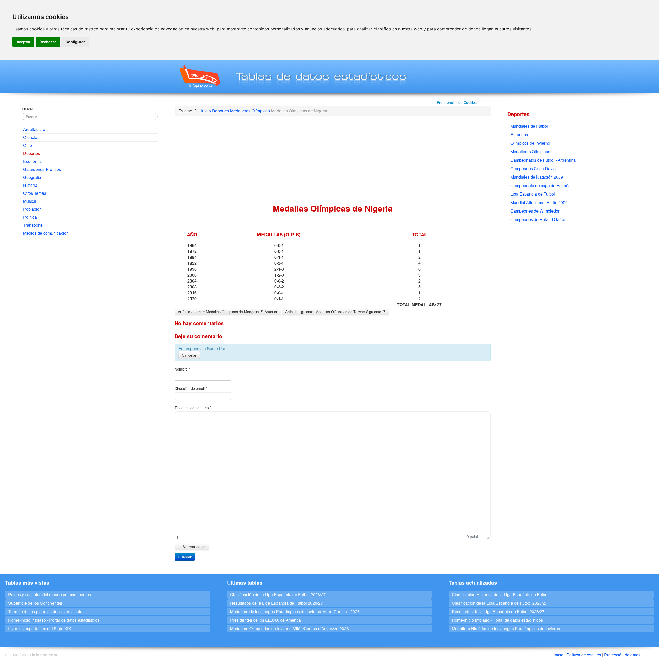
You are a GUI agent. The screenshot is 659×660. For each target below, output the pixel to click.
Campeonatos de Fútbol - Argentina (543, 160)
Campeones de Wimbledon (535, 211)
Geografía (32, 177)
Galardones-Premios (42, 169)
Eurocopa (519, 134)
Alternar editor (193, 546)
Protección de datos (622, 655)
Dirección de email (191, 388)
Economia (32, 161)
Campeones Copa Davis (533, 168)
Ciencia (30, 137)
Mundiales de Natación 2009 (536, 177)
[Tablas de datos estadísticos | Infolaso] (199, 76)
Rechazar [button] (48, 42)
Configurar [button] (75, 42)
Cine (27, 145)
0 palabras (475, 536)
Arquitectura (34, 129)
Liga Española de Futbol (532, 194)
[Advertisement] (90, 278)
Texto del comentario (193, 407)
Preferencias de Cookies (457, 102)
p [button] (178, 536)
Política (30, 217)
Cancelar (189, 355)
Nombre (182, 369)
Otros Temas (34, 193)
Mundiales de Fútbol (529, 126)
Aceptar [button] (23, 42)
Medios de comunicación (46, 233)
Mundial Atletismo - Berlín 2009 (539, 202)
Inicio (558, 655)
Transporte (33, 225)
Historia (30, 185)
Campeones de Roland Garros (538, 219)
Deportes (31, 153)
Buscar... (29, 108)
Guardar (185, 556)
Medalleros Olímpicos (530, 151)
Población (32, 209)
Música (29, 201)
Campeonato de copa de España (540, 185)
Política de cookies (584, 655)
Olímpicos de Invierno (530, 143)
